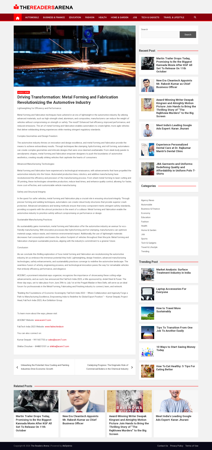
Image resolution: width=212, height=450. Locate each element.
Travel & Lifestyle (174, 17)
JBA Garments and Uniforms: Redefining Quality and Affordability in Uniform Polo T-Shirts (175, 168)
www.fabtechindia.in (54, 326)
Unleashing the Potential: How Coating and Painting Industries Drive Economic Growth (45, 367)
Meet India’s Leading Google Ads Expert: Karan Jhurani (174, 127)
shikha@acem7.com (59, 346)
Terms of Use (191, 446)
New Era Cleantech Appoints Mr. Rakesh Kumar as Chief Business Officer (174, 84)
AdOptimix (67, 446)
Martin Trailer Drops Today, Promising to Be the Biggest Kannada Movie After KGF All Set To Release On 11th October (174, 65)
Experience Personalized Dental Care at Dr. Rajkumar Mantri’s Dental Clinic (173, 148)
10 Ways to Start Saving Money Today (175, 348)
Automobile (32, 17)
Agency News (23, 92)
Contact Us (162, 446)
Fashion (89, 17)
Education (75, 17)
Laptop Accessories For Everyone (171, 290)
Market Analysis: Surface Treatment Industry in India (173, 271)
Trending (145, 251)
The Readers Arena (40, 446)
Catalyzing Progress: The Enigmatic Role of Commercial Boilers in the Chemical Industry (107, 367)
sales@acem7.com (57, 339)
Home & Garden (119, 17)
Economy (145, 213)
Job (135, 17)
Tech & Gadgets (150, 17)
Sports (144, 238)
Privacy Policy (176, 446)
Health (103, 17)
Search (144, 29)
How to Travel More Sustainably (168, 310)
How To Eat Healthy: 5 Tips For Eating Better (175, 368)
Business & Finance (54, 17)
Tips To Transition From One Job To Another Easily (174, 329)
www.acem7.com (43, 320)
